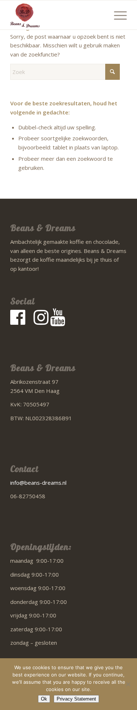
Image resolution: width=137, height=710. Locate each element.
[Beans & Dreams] (56, 15)
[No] (128, 684)
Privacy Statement (76, 699)
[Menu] (117, 15)
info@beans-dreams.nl (38, 482)
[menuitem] (117, 15)
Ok (44, 699)
